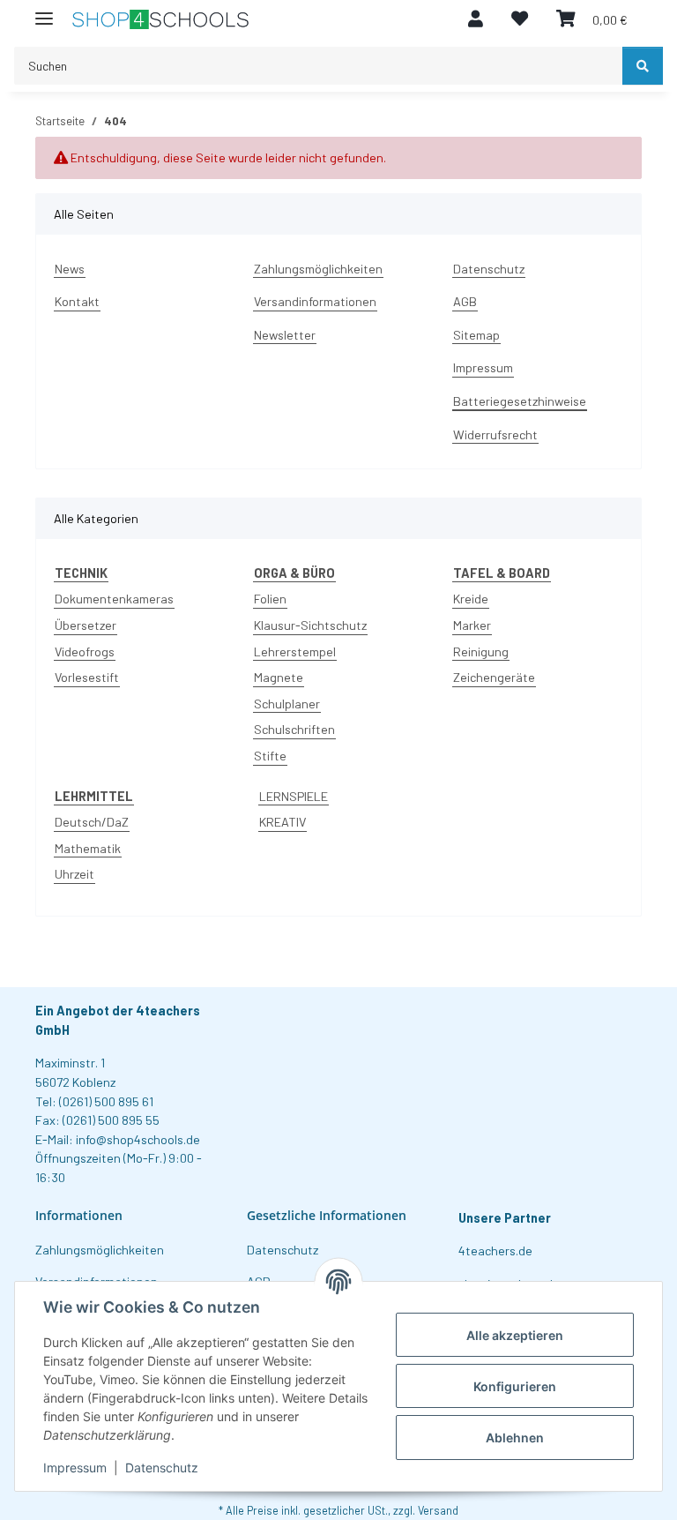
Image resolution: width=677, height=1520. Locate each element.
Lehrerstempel (295, 651)
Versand (438, 1510)
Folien (270, 598)
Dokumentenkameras (114, 598)
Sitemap (476, 334)
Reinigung (481, 651)
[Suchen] (642, 66)
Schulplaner (287, 703)
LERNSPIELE (293, 796)
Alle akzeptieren (514, 1335)
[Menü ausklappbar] (44, 11)
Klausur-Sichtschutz (310, 625)
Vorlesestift (87, 677)
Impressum (75, 1467)
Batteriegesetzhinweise (519, 400)
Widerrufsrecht (495, 434)
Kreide (470, 598)
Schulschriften (294, 729)
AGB (465, 301)
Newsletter (285, 334)
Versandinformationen (315, 301)
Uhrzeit (74, 873)
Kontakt (77, 301)
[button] (475, 19)
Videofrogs (85, 651)
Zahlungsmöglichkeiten (318, 268)
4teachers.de (495, 1250)
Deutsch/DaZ (92, 821)
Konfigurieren (514, 1386)
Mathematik (88, 848)
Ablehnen (515, 1437)
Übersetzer (85, 625)
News (70, 268)
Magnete (278, 677)
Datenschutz (161, 1467)
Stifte (270, 755)
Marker (472, 625)
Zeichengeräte (494, 677)
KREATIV (282, 821)
